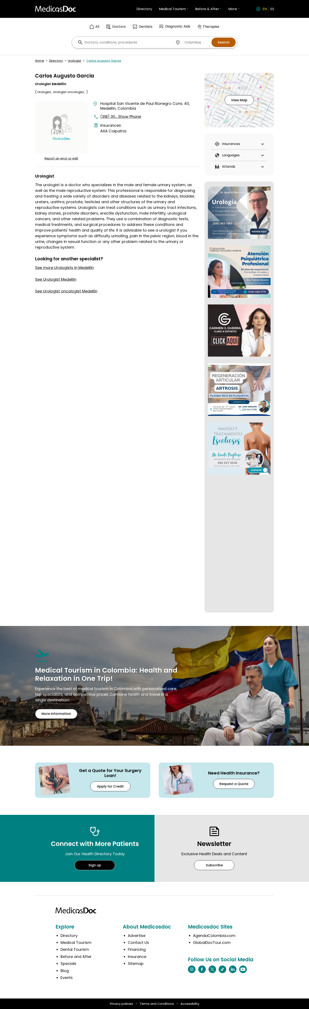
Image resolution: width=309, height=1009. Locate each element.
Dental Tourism (75, 949)
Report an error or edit (61, 158)
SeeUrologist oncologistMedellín (66, 291)
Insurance (137, 956)
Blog (65, 970)
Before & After (207, 9)
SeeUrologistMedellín (55, 279)
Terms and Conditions (157, 1003)
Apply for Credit (110, 786)
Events (67, 977)
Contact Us (138, 942)
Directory (144, 9)
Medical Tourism (172, 9)
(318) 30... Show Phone (120, 116)
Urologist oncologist (68, 92)
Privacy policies (121, 1003)
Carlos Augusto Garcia (103, 61)
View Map (239, 100)
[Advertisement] (239, 544)
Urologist (74, 61)
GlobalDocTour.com (212, 942)
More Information (56, 713)
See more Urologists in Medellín (64, 267)
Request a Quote (233, 783)
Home (39, 61)
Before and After (76, 956)
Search (224, 42)
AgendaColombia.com (214, 935)
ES (272, 9)
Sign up (94, 865)
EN (265, 9)
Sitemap (136, 963)
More (232, 9)
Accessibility (190, 1003)
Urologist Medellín (50, 84)
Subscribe (214, 865)
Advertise (136, 935)
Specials (68, 963)
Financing (137, 949)
